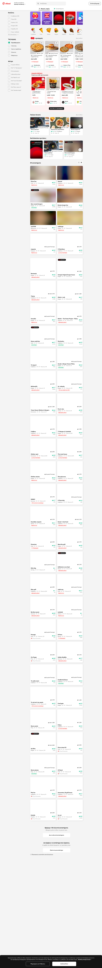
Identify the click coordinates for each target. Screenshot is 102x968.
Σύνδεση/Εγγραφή (94, 3)
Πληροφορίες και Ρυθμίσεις (38, 963)
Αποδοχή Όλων (64, 963)
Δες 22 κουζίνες (12, 34)
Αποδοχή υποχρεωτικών (84, 959)
